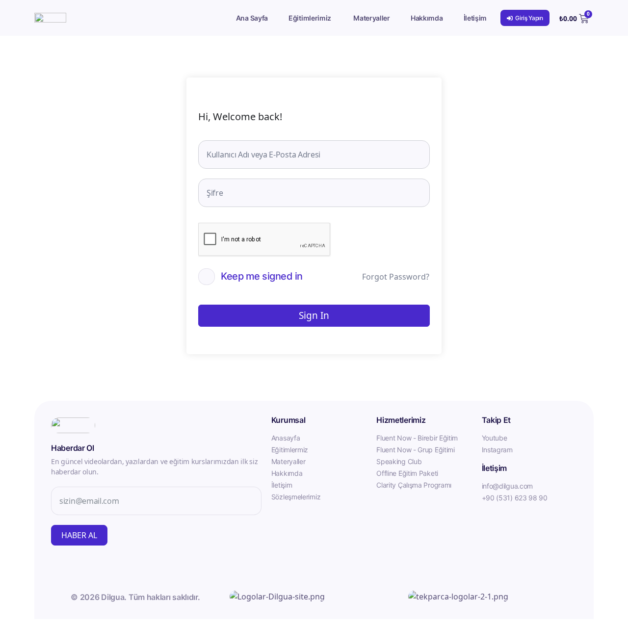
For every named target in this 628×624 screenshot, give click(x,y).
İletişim (475, 18)
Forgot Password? (395, 276)
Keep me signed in (262, 276)
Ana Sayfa (252, 18)
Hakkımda (427, 18)
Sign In (314, 315)
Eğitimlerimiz (309, 18)
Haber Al (79, 535)
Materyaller (371, 18)
